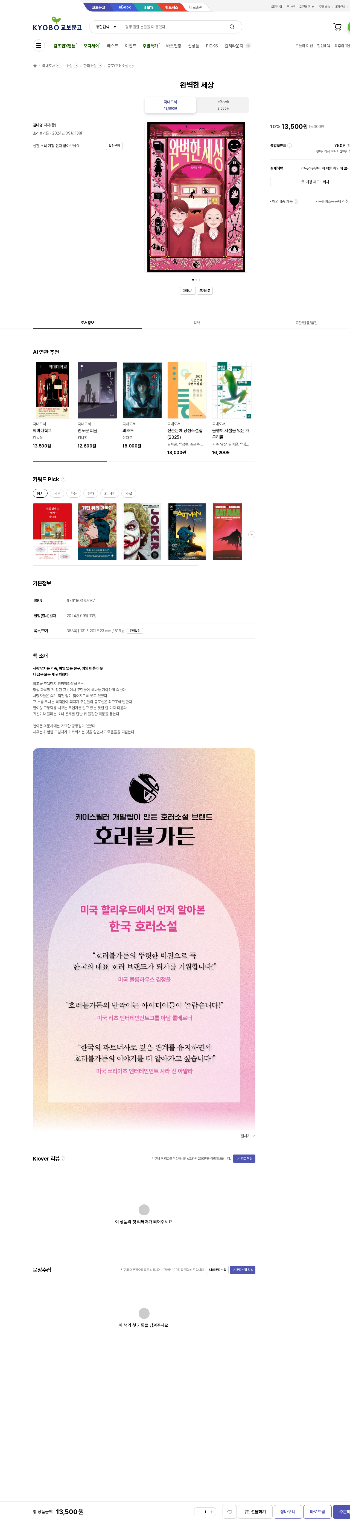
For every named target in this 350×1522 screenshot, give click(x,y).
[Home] (35, 66)
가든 (74, 494)
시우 (57, 494)
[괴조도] (142, 405)
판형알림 (135, 631)
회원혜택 (304, 7)
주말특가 (150, 46)
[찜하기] (230, 1512)
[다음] (242, 198)
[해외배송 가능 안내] (296, 201)
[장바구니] (337, 27)
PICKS (212, 46)
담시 (40, 494)
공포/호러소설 (117, 66)
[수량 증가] (211, 1512)
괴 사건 (109, 494)
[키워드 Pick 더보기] (251, 534)
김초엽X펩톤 (64, 46)
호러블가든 (41, 133)
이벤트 (130, 46)
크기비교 (204, 291)
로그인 (291, 7)
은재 (91, 494)
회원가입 (276, 7)
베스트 (112, 46)
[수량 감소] (198, 1512)
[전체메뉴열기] (39, 45)
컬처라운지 (233, 46)
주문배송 (324, 7)
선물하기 (258, 1511)
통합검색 (102, 27)
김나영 (38, 125)
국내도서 (48, 66)
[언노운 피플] (97, 405)
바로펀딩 (173, 46)
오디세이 (91, 46)
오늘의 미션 (304, 46)
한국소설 (89, 66)
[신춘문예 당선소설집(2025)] (187, 409)
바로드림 (317, 1511)
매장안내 (340, 7)
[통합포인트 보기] (289, 145)
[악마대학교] (52, 405)
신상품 (193, 46)
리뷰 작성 (246, 1159)
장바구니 (287, 1511)
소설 (69, 66)
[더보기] (248, 46)
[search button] (232, 27)
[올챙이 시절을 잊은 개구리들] (232, 409)
